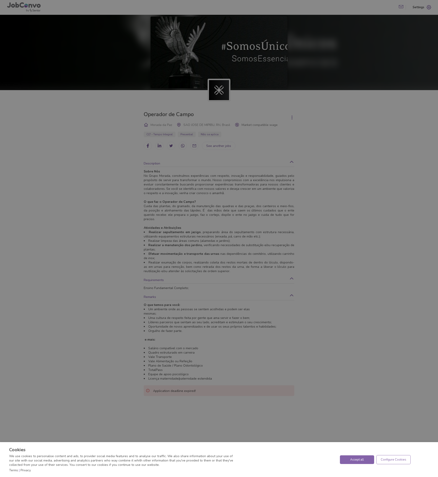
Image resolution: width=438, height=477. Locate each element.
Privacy (26, 470)
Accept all (357, 460)
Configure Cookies (393, 460)
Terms (13, 470)
